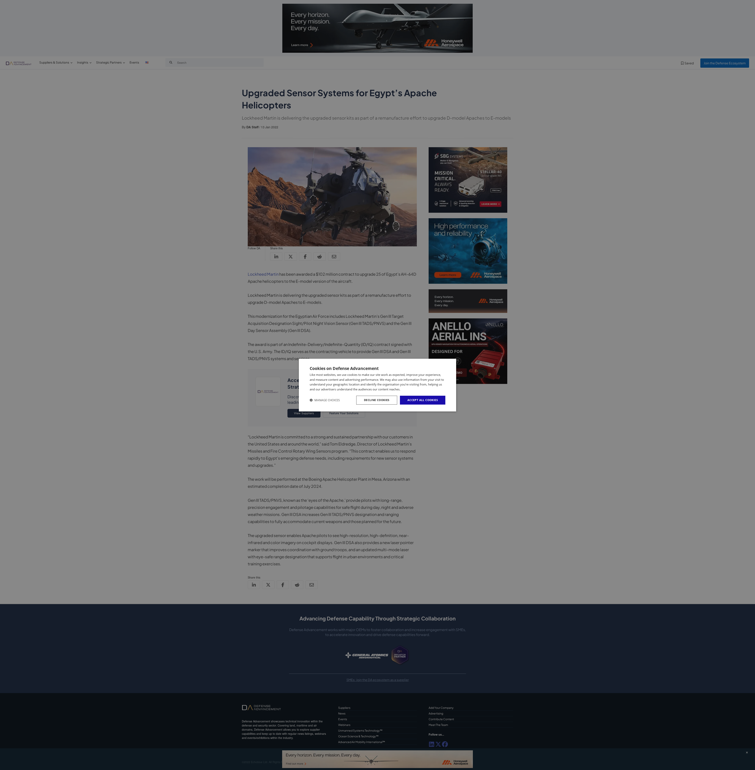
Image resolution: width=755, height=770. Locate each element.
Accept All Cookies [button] (422, 400)
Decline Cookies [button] (376, 400)
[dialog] (377, 385)
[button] (325, 400)
